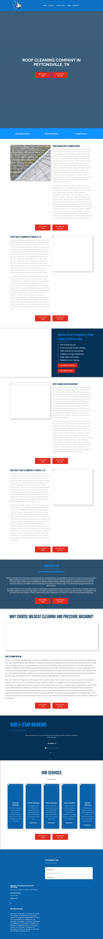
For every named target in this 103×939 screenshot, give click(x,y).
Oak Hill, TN (29, 929)
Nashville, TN (23, 913)
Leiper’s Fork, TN (25, 915)
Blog (69, 5)
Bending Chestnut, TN (25, 925)
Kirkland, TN (34, 923)
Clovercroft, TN (25, 931)
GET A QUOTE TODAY (43, 75)
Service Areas (61, 5)
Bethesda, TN (14, 925)
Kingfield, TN (23, 921)
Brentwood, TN (14, 913)
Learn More (32, 823)
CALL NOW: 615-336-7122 (60, 75)
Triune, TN (22, 929)
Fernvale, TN (30, 921)
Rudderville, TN (17, 923)
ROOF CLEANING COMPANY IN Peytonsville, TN (51, 62)
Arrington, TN (16, 915)
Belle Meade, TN (30, 917)
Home (45, 5)
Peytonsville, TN (26, 923)
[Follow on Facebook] (10, 903)
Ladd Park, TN (17, 931)
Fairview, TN (31, 913)
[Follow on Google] (14, 903)
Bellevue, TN (31, 927)
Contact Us (75, 5)
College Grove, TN (30, 919)
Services (50, 5)
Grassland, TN (14, 929)
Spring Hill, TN (22, 917)
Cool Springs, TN (22, 927)
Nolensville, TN (14, 921)
